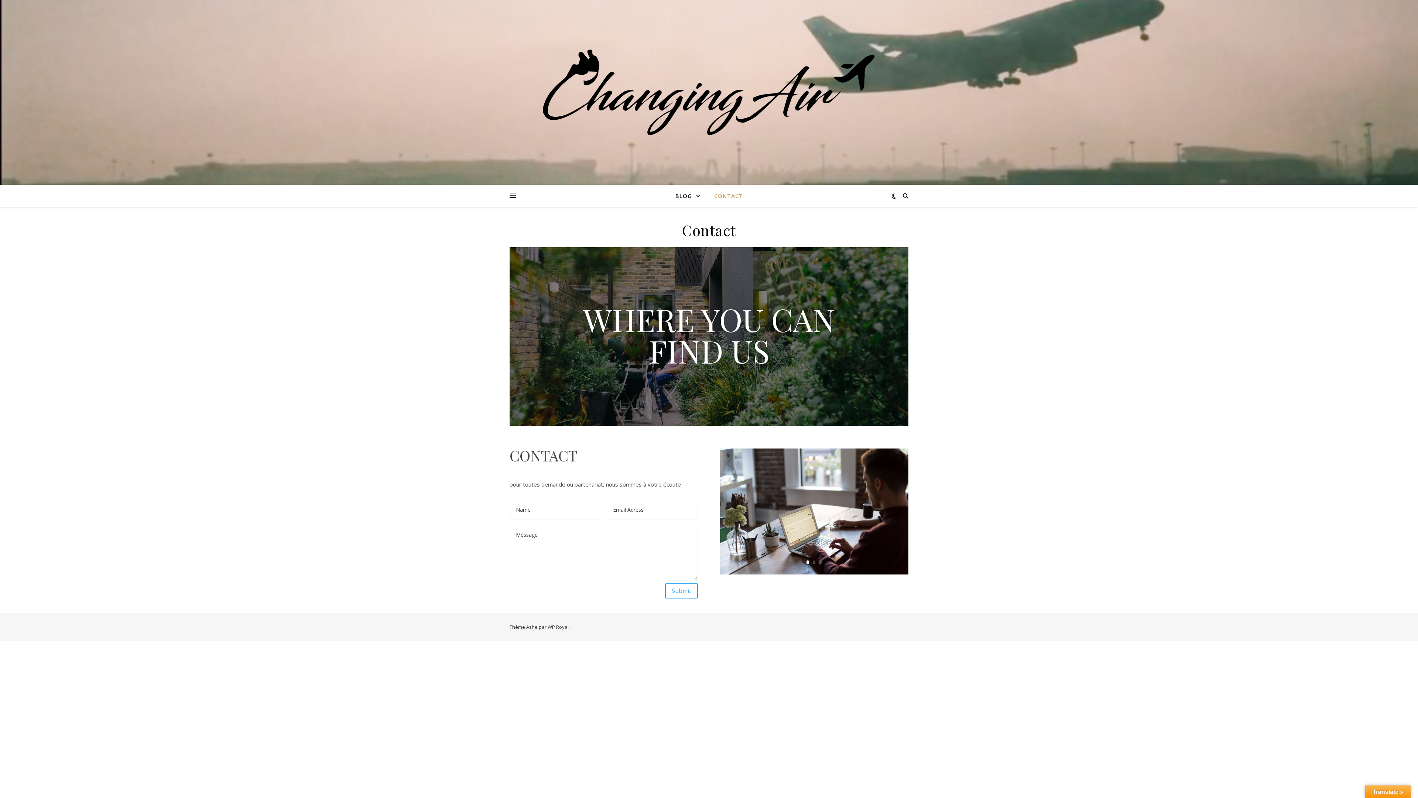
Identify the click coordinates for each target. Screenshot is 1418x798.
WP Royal (558, 627)
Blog (683, 196)
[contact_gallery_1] (814, 574)
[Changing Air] (709, 92)
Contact (728, 196)
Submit (681, 591)
